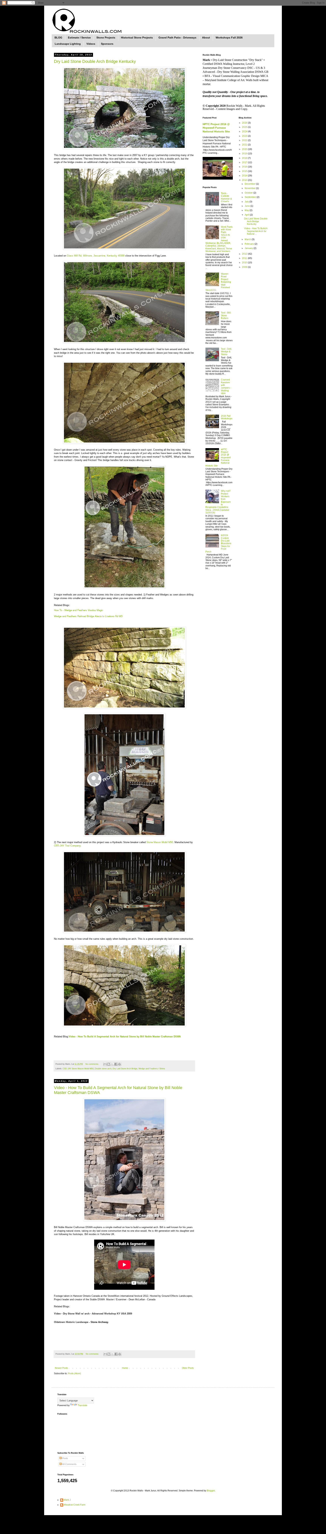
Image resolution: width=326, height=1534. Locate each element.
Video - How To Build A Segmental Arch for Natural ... (255, 231)
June (247, 206)
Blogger (211, 1490)
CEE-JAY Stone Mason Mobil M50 (78, 1068)
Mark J (67, 1500)
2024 (245, 131)
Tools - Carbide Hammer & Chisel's (226, 197)
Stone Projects (105, 37)
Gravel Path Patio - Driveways (177, 37)
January (249, 248)
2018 (245, 158)
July (247, 201)
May (247, 210)
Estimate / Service (79, 37)
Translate (82, 1405)
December (250, 184)
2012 (245, 254)
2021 (245, 144)
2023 (245, 136)
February (249, 244)
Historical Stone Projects (137, 37)
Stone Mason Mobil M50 (159, 842)
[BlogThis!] (109, 1064)
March (248, 239)
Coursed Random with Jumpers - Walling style (226, 386)
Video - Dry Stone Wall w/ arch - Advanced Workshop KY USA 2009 (93, 1313)
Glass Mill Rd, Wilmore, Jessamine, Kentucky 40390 (96, 255)
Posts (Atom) (74, 1373)
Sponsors (107, 43)
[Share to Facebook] (116, 1064)
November (250, 188)
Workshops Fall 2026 (229, 37)
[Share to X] (112, 1064)
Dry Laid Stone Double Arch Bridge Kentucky (95, 61)
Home (125, 1368)
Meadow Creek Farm (74, 1504)
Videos (90, 43)
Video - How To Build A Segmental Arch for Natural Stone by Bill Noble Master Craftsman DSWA (125, 1036)
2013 (245, 180)
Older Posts (188, 1368)
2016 (245, 166)
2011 (245, 258)
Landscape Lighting (68, 43)
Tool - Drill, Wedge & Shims (226, 352)
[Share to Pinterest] (119, 1064)
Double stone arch (103, 1068)
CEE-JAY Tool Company (67, 845)
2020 (245, 149)
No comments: (92, 1064)
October (249, 192)
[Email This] (105, 1064)
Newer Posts (61, 1368)
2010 (245, 262)
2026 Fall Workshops (226, 417)
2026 (245, 122)
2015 (245, 171)
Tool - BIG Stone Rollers (226, 315)
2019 (245, 153)
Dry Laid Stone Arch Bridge (125, 1068)
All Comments (69, 1464)
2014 (245, 175)
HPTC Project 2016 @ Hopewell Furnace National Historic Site (216, 128)
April (247, 215)
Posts (65, 1458)
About (206, 37)
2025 (245, 127)
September (251, 197)
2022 (245, 140)
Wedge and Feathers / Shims (151, 1068)
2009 (245, 267)
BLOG (58, 37)
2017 (245, 162)
